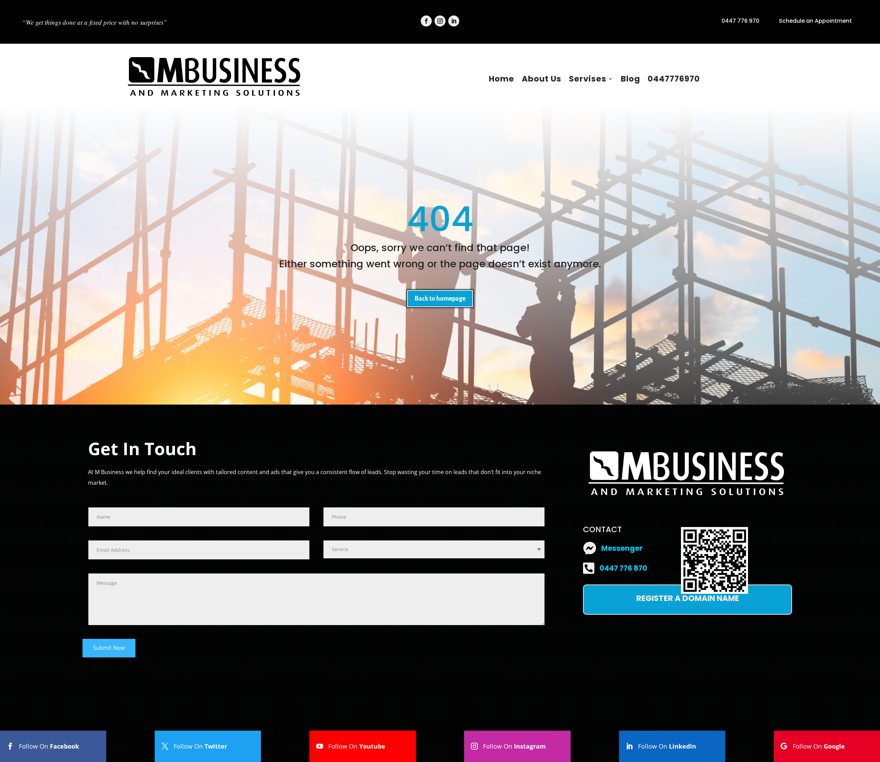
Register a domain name (687, 598)
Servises (587, 78)
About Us (541, 78)
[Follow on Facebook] (426, 20)
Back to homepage (440, 298)
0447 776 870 (623, 568)
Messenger (621, 548)
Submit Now (109, 648)
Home (501, 78)
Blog (630, 78)
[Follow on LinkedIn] (453, 20)
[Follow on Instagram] (440, 20)
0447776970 (674, 78)
